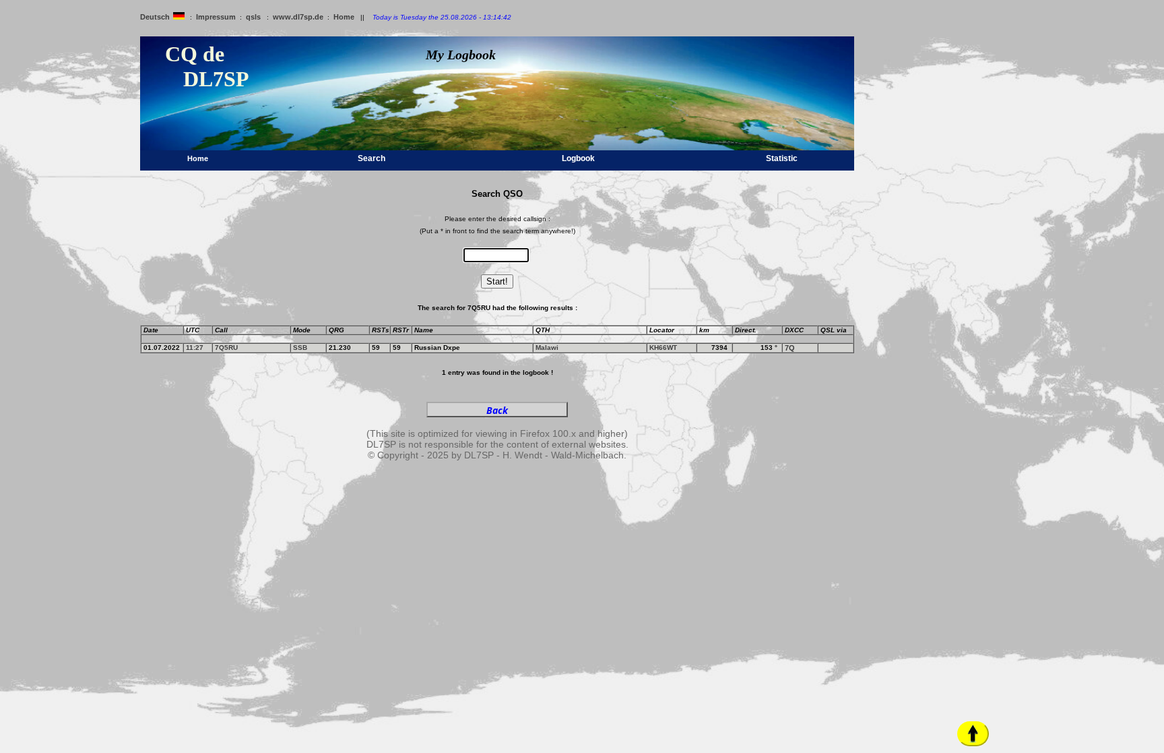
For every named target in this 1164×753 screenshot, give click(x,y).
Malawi (547, 347)
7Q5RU (226, 347)
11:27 (194, 347)
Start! (497, 281)
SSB (300, 347)
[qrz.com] (823, 347)
